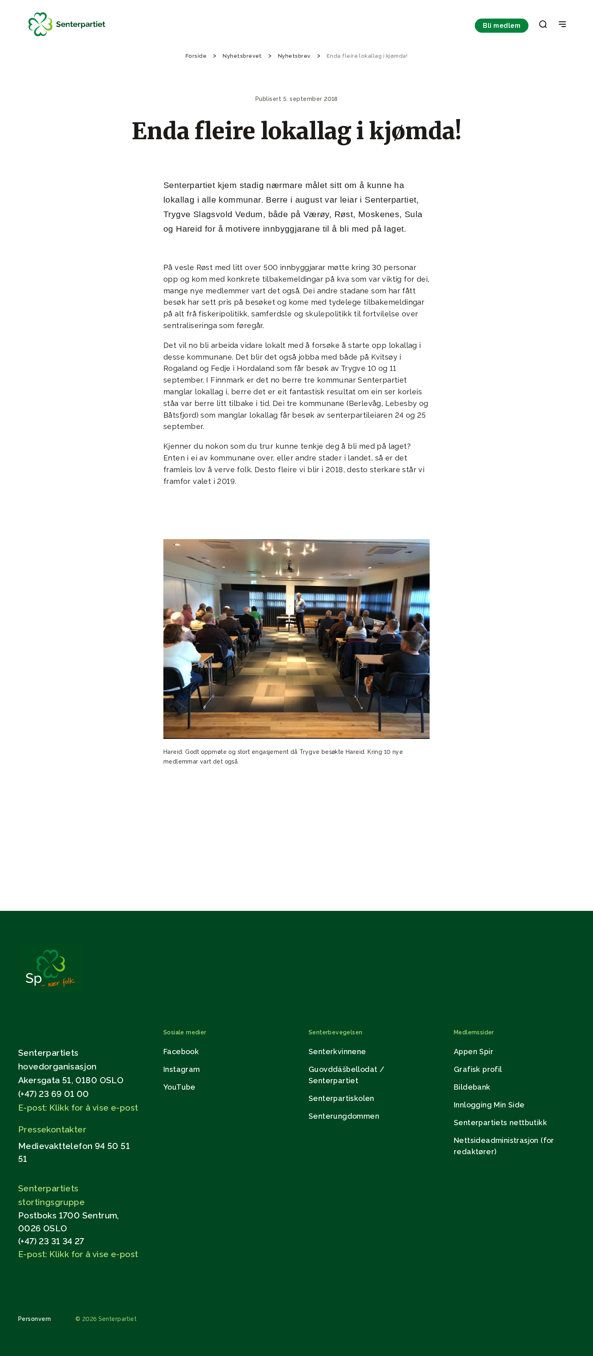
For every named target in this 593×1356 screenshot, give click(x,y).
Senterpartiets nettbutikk (500, 1122)
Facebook (181, 1051)
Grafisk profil (478, 1069)
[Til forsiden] (67, 36)
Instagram (181, 1069)
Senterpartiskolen (341, 1098)
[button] (543, 25)
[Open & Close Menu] (562, 25)
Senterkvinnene (337, 1051)
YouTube (179, 1087)
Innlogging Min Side (489, 1105)
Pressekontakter (52, 1129)
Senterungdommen (344, 1116)
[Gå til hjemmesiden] (50, 991)
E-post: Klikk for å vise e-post (78, 1108)
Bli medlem (501, 25)
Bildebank (472, 1087)
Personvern (34, 1319)
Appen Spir (473, 1051)
